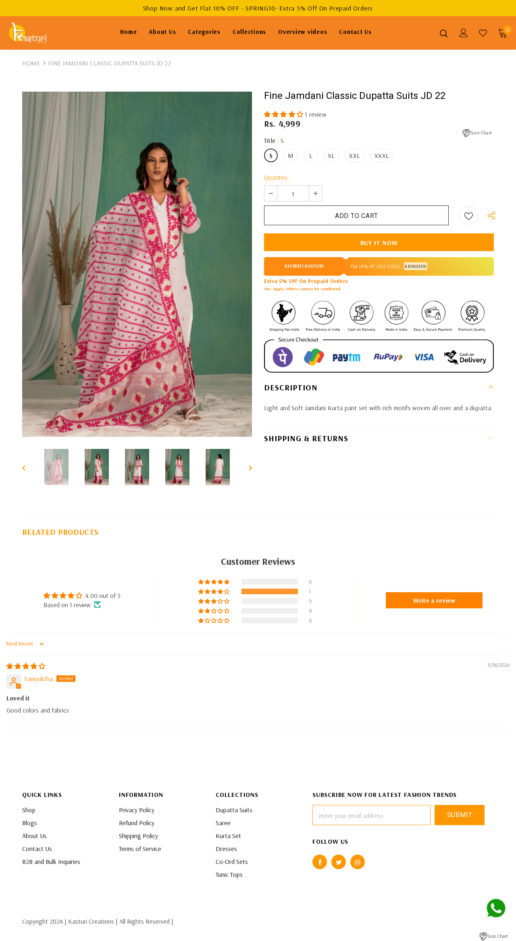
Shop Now (159, 8)
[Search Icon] (444, 33)
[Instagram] (357, 862)
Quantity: (276, 177)
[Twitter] (338, 862)
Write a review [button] (434, 600)
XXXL (382, 155)
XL (331, 155)
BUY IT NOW (379, 243)
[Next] (244, 467)
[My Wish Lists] (483, 33)
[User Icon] (463, 32)
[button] (284, 114)
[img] (25, 666)
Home (31, 63)
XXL (354, 155)
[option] (137, 264)
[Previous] (29, 467)
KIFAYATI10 (416, 266)
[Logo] (36, 32)
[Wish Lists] (469, 215)
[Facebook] (319, 862)
